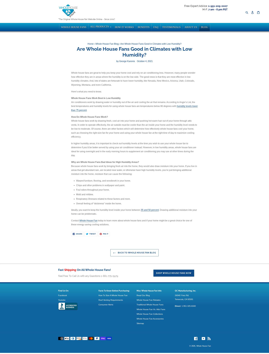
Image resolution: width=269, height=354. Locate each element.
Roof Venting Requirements (110, 300)
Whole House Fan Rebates (149, 300)
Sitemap (140, 323)
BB (68, 306)
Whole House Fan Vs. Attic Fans (151, 309)
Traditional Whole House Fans (150, 304)
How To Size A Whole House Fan (112, 295)
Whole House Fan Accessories (150, 319)
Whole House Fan (88, 220)
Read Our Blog (143, 295)
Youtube (61, 300)
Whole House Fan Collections (150, 314)
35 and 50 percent (150, 210)
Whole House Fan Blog (107, 44)
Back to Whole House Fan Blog (136, 253)
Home (91, 44)
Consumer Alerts (105, 304)
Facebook (62, 295)
